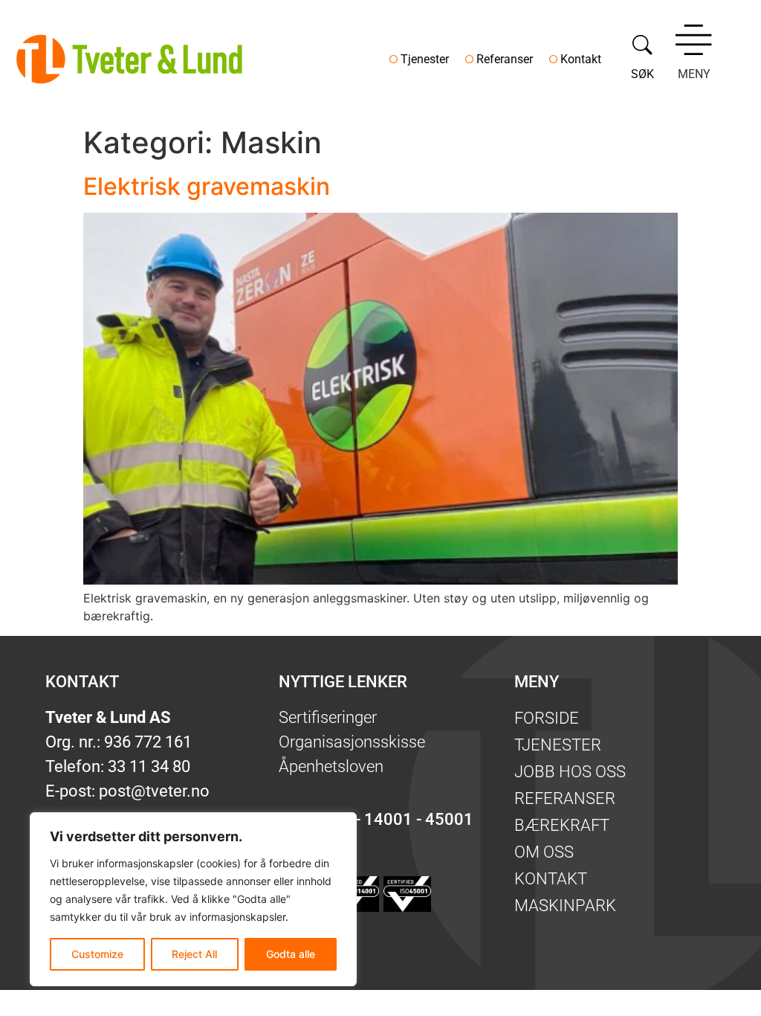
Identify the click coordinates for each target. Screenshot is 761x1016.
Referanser (504, 59)
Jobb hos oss (570, 771)
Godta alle (290, 954)
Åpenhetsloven (331, 766)
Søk (642, 74)
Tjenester (425, 59)
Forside (546, 718)
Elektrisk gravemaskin (206, 186)
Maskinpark (565, 905)
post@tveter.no (154, 791)
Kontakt (580, 59)
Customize (97, 954)
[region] (193, 899)
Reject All (194, 954)
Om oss (544, 852)
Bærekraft (561, 825)
